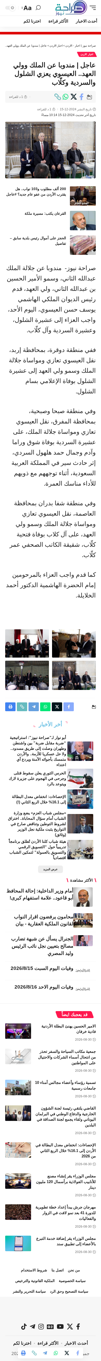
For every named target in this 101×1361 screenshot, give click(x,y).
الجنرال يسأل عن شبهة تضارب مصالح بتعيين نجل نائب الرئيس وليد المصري (42, 946)
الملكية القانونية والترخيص (35, 1281)
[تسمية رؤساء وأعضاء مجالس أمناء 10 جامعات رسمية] (18, 1087)
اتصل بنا (58, 1270)
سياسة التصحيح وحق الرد (69, 1291)
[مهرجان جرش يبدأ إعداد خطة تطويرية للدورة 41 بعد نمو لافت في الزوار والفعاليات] (18, 1212)
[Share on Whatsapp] (65, 97)
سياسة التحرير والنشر (29, 1291)
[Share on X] (73, 97)
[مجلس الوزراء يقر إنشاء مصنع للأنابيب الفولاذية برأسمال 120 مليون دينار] (18, 1181)
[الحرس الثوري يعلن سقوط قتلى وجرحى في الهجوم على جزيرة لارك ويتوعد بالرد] (80, 778)
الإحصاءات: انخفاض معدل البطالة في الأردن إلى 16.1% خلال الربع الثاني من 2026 (65, 1150)
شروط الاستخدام (34, 1270)
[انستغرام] (41, 1326)
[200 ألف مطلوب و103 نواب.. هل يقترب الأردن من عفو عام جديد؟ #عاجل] (83, 196)
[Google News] (50, 1326)
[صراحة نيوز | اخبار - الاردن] (71, 8)
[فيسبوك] (78, 1326)
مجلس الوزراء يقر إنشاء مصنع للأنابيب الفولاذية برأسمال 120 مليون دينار (66, 1182)
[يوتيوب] (60, 1326)
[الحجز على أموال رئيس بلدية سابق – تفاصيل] (83, 245)
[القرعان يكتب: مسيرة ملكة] (83, 220)
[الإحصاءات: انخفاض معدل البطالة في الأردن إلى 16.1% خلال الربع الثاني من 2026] (18, 1150)
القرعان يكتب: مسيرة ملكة (45, 213)
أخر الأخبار (50, 724)
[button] (91, 8)
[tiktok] (24, 1326)
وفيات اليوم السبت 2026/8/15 (42, 968)
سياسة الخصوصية (72, 1281)
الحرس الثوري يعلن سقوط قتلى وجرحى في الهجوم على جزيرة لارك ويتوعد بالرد (37, 778)
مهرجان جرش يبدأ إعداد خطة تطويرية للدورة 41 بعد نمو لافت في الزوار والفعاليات (65, 1213)
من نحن (74, 1270)
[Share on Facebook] (81, 97)
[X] (70, 1326)
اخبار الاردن (87, 54)
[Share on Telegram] (45, 1353)
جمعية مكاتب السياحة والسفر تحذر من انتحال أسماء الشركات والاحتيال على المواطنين (67, 1057)
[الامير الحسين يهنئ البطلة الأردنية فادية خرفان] (18, 1031)
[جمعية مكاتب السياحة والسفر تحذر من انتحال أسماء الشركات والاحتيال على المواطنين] (18, 1056)
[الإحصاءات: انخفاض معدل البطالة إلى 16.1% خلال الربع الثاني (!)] (80, 799)
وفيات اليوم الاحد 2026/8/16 (44, 987)
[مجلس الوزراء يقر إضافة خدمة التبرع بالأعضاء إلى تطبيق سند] (18, 1243)
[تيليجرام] (32, 1326)
